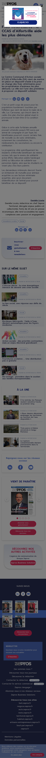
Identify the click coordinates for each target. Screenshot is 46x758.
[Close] (41, 5)
